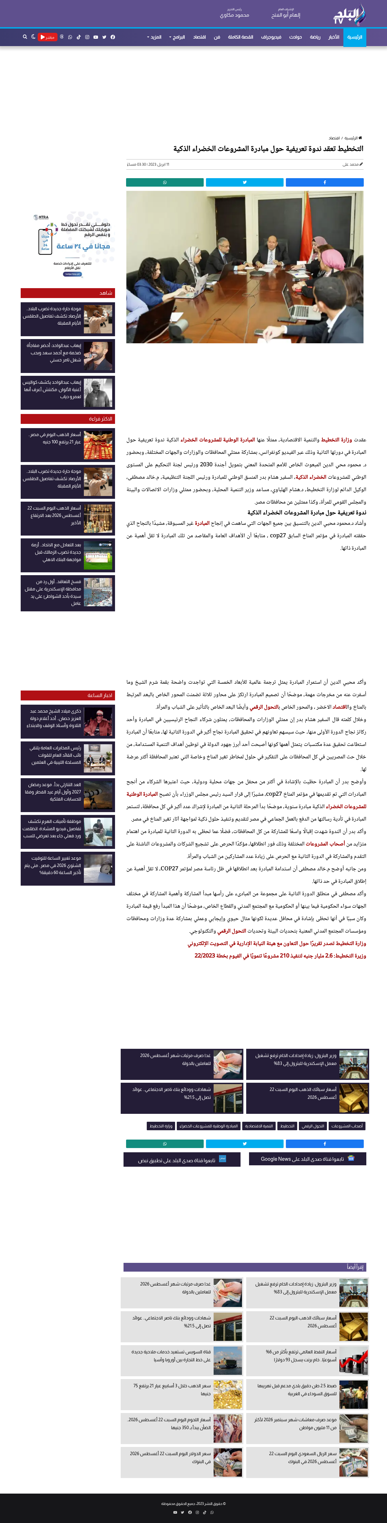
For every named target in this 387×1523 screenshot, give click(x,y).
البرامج (179, 36)
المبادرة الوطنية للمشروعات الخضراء (217, 440)
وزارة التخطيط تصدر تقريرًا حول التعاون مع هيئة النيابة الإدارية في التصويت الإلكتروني (277, 944)
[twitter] (245, 182)
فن (217, 36)
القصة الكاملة (240, 36)
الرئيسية (354, 36)
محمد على (351, 164)
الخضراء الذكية (310, 477)
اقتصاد (199, 36)
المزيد (156, 36)
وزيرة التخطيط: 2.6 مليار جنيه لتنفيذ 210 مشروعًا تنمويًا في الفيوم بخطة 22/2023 (280, 956)
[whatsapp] (165, 182)
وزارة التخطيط (336, 440)
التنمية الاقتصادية (259, 1126)
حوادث (295, 36)
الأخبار (333, 36)
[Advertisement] (196, 91)
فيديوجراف (271, 36)
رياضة (315, 36)
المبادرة (202, 523)
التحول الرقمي (264, 707)
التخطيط (287, 1126)
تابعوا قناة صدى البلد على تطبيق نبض (177, 1160)
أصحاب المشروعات (325, 844)
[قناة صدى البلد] (349, 14)
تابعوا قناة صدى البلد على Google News (303, 1159)
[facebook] (324, 182)
